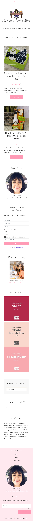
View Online (13, 283)
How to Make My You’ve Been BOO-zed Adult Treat (16, 136)
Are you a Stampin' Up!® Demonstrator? (13, 229)
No (7, 234)
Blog (16, 457)
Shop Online (20, 283)
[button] (5, 232)
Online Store (16, 460)
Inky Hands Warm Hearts (16, 16)
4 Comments (16, 144)
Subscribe (24, 511)
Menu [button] (17, 2)
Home (16, 454)
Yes (7, 232)
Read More (16, 97)
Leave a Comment (16, 84)
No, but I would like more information (15, 237)
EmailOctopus (20, 247)
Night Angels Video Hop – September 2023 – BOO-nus (16, 76)
